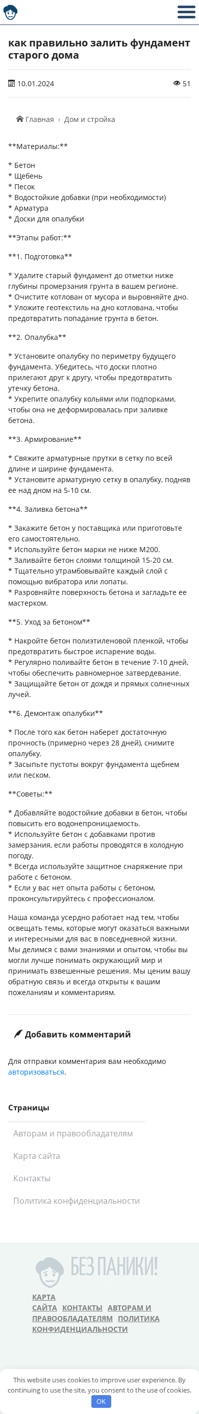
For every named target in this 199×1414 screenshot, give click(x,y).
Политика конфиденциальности (76, 1200)
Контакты (32, 1178)
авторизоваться (36, 1072)
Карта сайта (36, 1155)
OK (101, 1401)
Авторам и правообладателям (73, 1133)
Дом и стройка (89, 119)
